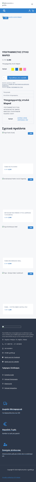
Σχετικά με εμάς (9, 375)
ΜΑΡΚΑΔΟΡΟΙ (5, 85)
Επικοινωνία (8, 384)
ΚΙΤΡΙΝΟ (9, 87)
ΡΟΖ (26, 120)
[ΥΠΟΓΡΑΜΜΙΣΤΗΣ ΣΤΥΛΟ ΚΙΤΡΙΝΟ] (18, 32)
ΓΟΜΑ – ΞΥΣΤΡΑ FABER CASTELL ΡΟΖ (15, 307)
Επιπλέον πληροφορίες (11, 95)
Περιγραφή (7, 92)
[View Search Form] (4, 11)
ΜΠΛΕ (25, 118)
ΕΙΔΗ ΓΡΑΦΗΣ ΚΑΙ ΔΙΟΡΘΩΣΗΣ (22, 84)
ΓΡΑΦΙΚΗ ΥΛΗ (11, 84)
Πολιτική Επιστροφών (11, 379)
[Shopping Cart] (33, 11)
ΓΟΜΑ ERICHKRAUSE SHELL (12, 261)
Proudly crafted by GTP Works (11, 477)
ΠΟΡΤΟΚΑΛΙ (21, 120)
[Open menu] (32, 4)
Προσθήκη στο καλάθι (17, 78)
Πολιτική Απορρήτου (10, 388)
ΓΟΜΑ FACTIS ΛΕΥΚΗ (10, 167)
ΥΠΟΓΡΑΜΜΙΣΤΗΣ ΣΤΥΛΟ (17, 87)
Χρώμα (4, 69)
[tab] (18, 92)
